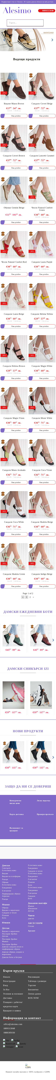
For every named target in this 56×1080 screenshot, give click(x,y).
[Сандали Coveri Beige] (42, 86)
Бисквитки (33, 989)
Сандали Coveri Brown (14, 156)
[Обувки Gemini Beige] (14, 190)
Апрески (5, 896)
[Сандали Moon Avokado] (14, 453)
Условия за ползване (13, 994)
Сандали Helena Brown (14, 366)
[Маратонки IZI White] (41, 695)
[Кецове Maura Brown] (14, 86)
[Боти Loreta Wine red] (41, 635)
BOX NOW (33, 998)
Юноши (6, 923)
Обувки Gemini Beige (14, 208)
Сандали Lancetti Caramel (42, 156)
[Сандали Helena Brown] (14, 349)
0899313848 (48, 10)
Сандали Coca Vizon (42, 470)
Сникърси (6, 868)
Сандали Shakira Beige (42, 522)
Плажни (31, 882)
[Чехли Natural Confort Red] (14, 245)
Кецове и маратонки (10, 910)
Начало (6, 977)
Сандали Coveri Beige (42, 103)
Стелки (31, 926)
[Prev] (4, 40)
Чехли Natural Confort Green (42, 209)
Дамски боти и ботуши (12, 957)
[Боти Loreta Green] (13, 635)
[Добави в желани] (23, 75)
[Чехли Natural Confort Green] (42, 190)
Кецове (5, 873)
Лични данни (34, 994)
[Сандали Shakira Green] (14, 557)
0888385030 (9, 1033)
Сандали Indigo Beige (42, 574)
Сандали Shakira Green (14, 574)
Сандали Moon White (42, 418)
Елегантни (6, 891)
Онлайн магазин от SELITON (28, 1076)
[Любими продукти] (47, 23)
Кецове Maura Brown (14, 103)
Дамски (6, 865)
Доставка (7, 998)
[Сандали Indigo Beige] (42, 557)
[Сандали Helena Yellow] (42, 297)
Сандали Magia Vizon (14, 418)
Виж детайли (16, 116)
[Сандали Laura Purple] (42, 245)
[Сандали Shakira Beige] (42, 505)
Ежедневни (7, 888)
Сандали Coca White (14, 522)
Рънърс (5, 879)
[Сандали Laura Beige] (14, 297)
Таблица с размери (37, 981)
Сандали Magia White (42, 366)
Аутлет (31, 931)
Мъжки (6, 904)
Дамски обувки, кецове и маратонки (13, 953)
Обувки (5, 882)
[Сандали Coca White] (14, 505)
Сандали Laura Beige (14, 314)
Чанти (31, 915)
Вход (5, 985)
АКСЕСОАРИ (35, 923)
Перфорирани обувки (11, 894)
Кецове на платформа (11, 876)
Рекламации (34, 977)
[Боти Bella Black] (41, 752)
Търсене (32, 985)
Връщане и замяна (12, 1011)
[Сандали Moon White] (42, 401)
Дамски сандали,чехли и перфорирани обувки (12, 948)
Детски (5, 928)
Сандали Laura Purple (42, 262)
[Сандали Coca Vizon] (42, 453)
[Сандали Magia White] (42, 349)
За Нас (6, 989)
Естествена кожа (9, 870)
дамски (31, 919)
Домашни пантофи (37, 903)
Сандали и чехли (35, 871)
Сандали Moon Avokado (13, 470)
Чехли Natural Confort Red (14, 262)
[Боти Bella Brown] (13, 752)
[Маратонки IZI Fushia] (13, 695)
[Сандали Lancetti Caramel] (42, 138)
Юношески (32, 909)
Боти (30, 885)
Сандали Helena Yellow (42, 314)
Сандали (31, 896)
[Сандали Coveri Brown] (14, 138)
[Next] (51, 40)
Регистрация (9, 981)
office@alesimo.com (13, 1024)
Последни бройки (9, 934)
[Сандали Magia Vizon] (14, 401)
